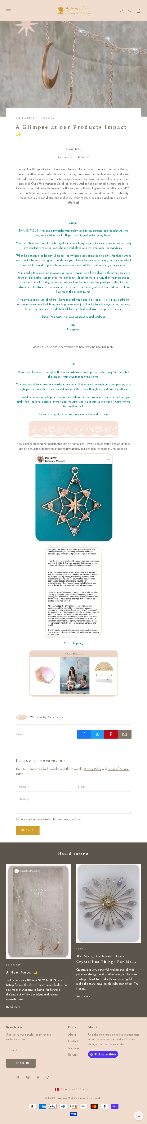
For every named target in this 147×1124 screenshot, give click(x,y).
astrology (13, 964)
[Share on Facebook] (84, 734)
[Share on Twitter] (97, 734)
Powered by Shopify (88, 1097)
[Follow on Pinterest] (38, 1077)
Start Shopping (73, 643)
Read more (13, 1007)
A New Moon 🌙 (22, 972)
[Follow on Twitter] (18, 1077)
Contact (73, 1041)
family (81, 948)
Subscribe (21, 1063)
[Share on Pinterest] (111, 734)
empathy (48, 117)
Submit (27, 830)
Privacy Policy (92, 769)
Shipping (73, 1048)
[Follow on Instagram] (28, 1077)
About (72, 1034)
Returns (73, 1055)
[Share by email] (124, 734)
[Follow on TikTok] (48, 1077)
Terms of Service (118, 769)
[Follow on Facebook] (8, 1077)
